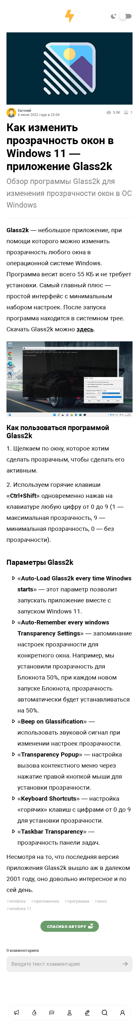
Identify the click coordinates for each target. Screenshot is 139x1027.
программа (76, 901)
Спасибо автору (66, 926)
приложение (45, 901)
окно (100, 901)
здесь (85, 329)
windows (16, 901)
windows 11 (18, 908)
